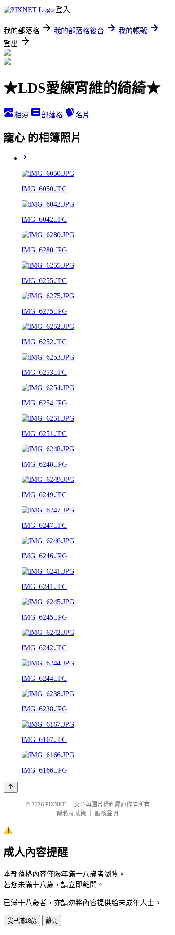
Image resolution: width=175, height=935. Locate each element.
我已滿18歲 (22, 920)
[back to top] (11, 787)
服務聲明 (106, 813)
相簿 (22, 115)
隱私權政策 (71, 813)
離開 (51, 920)
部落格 (53, 115)
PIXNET (55, 804)
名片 (82, 115)
